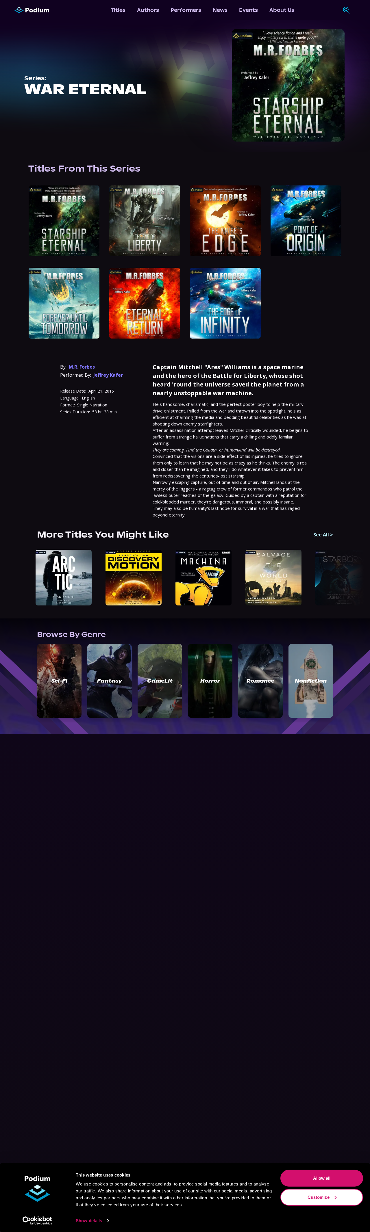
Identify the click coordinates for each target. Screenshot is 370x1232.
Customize (319, 1196)
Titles (118, 10)
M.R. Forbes (82, 367)
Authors (148, 10)
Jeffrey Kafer (108, 375)
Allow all (322, 1178)
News (220, 10)
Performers (186, 10)
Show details (89, 1220)
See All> (323, 535)
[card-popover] (64, 220)
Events (248, 10)
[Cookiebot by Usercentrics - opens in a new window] (37, 1220)
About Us (281, 10)
